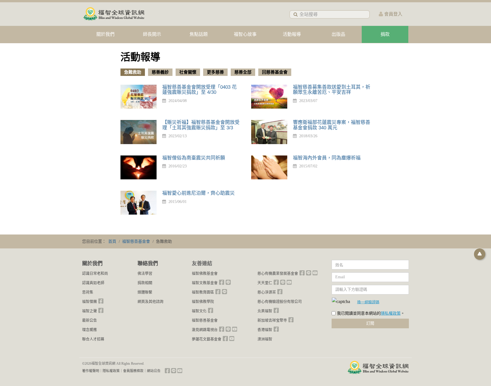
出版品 (338, 34)
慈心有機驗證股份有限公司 (279, 301)
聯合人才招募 (93, 339)
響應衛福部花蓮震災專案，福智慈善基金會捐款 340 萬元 (331, 125)
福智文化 (199, 311)
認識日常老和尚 (95, 273)
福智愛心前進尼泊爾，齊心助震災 (198, 193)
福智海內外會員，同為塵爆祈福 (327, 158)
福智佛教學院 (203, 301)
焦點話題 (199, 34)
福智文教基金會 (205, 283)
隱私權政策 (391, 313)
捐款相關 (145, 283)
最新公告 (89, 320)
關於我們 (105, 34)
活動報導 (292, 34)
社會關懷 (187, 72)
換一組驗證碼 (368, 302)
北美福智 (264, 311)
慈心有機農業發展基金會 (277, 273)
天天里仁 (264, 283)
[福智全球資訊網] (113, 14)
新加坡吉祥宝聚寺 (272, 320)
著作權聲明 (90, 371)
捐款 (385, 34)
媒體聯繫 (145, 292)
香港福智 (264, 329)
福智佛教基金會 (205, 273)
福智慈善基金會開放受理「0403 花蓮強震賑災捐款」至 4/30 (199, 89)
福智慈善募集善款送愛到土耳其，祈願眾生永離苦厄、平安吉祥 (331, 89)
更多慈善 (215, 72)
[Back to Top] (479, 254)
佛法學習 (145, 273)
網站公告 (154, 371)
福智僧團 (89, 301)
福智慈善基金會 (205, 320)
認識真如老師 (93, 283)
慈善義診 (160, 72)
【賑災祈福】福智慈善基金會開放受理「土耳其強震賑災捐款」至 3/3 (201, 125)
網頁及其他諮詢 (150, 301)
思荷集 (87, 292)
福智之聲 (89, 311)
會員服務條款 (133, 371)
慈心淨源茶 (266, 292)
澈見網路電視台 (205, 329)
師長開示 (152, 34)
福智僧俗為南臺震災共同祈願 (193, 158)
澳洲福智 (264, 339)
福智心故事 (245, 34)
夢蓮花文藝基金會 (206, 339)
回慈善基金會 (275, 72)
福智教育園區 (203, 292)
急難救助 (132, 72)
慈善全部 (242, 72)
